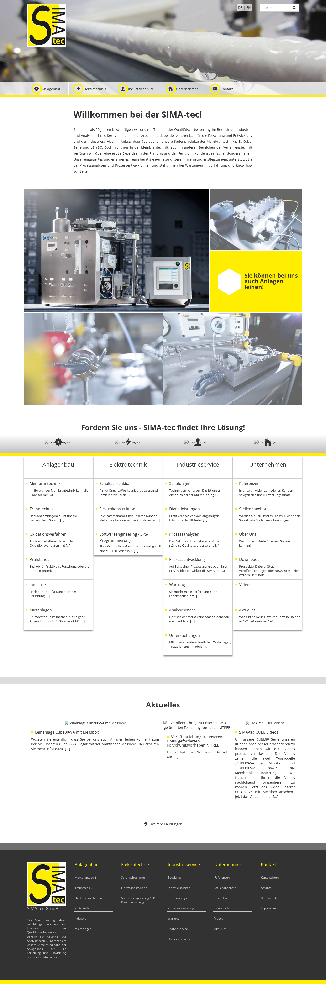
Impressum (268, 908)
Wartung (173, 918)
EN (248, 7)
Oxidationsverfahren (88, 898)
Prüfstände (82, 908)
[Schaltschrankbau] (128, 491)
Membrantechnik (86, 877)
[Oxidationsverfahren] (58, 541)
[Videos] (267, 592)
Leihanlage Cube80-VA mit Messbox (67, 732)
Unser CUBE (261, 281)
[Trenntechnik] (58, 516)
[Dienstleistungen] (197, 516)
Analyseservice (178, 929)
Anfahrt (266, 888)
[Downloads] (267, 566)
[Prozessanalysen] (197, 541)
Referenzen (222, 877)
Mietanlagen (83, 929)
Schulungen (175, 877)
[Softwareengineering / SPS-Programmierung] (128, 542)
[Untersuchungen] (197, 642)
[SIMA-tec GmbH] (46, 25)
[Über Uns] (267, 541)
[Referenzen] (267, 491)
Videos (218, 918)
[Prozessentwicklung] (197, 566)
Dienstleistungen (179, 888)
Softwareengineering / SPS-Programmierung (139, 900)
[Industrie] (58, 592)
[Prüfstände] (58, 566)
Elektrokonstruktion (134, 888)
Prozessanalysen (179, 898)
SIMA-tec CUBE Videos (259, 732)
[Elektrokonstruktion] (128, 516)
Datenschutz (269, 898)
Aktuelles (220, 929)
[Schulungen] (197, 491)
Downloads (221, 908)
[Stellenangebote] (267, 516)
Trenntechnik (83, 888)
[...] (67, 749)
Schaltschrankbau (133, 877)
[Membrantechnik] (58, 491)
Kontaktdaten (270, 877)
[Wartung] (197, 592)
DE (240, 7)
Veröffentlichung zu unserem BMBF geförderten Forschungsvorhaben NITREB (195, 741)
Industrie (80, 918)
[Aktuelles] (267, 617)
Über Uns (220, 898)
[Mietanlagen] (58, 617)
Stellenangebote (225, 888)
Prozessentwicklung (181, 908)
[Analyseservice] (197, 617)
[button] (47, 88)
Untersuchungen (179, 939)
